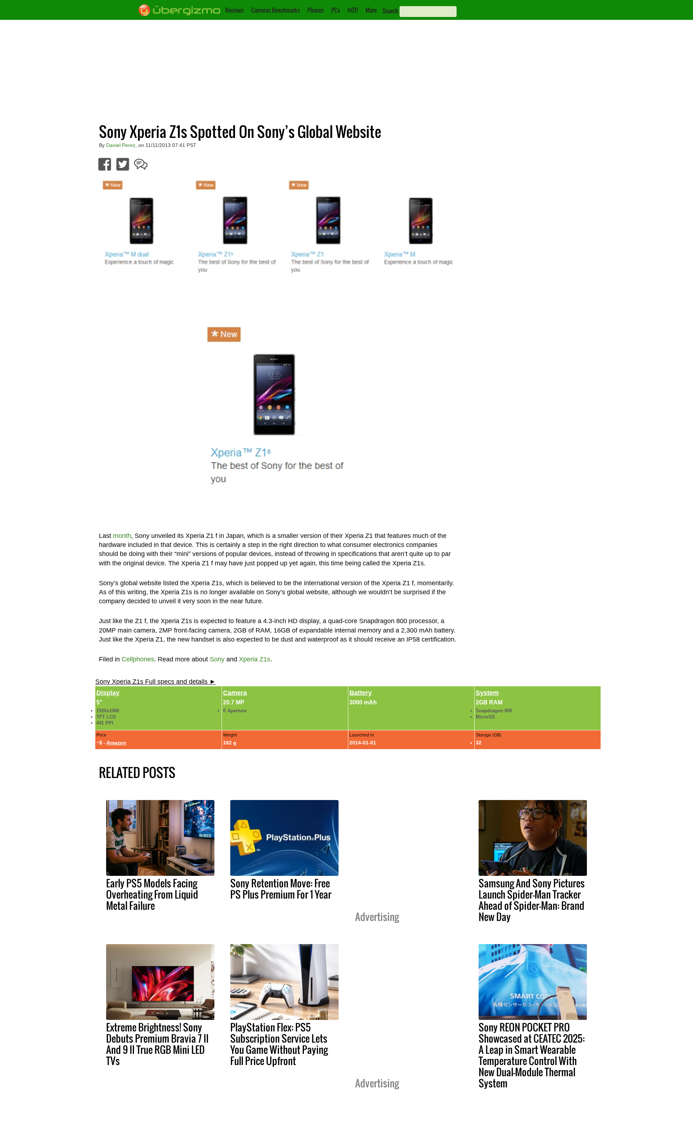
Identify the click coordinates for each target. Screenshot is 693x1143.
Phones (316, 10)
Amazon (116, 743)
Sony (217, 659)
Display (107, 692)
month (122, 535)
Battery (360, 692)
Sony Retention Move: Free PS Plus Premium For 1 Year (280, 888)
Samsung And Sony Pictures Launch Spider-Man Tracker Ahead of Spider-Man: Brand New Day (532, 900)
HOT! (353, 10)
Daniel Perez (120, 145)
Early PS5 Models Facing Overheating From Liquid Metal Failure (152, 894)
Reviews (234, 10)
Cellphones (138, 659)
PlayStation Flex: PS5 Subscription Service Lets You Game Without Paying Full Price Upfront (279, 1044)
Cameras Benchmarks (275, 10)
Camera (235, 692)
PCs (335, 10)
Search (390, 10)
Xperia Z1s (254, 659)
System (487, 692)
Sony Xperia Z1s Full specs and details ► (155, 681)
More (371, 10)
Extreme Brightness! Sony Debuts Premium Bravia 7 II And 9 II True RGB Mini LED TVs (157, 1044)
